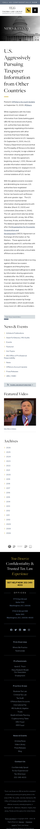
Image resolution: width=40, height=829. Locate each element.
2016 (8, 492)
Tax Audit (20, 698)
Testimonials (20, 651)
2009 (8, 524)
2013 (8, 506)
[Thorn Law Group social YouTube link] (24, 630)
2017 (8, 488)
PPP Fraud (20, 725)
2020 (8, 474)
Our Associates (20, 672)
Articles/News (20, 741)
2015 (8, 497)
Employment (20, 675)
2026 (8, 447)
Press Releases (12, 371)
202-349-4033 (20, 777)
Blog (20, 751)
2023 (8, 461)
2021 (8, 470)
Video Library (20, 744)
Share (29, 105)
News (8, 362)
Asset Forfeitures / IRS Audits (18, 338)
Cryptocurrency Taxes (20, 718)
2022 (8, 465)
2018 (8, 483)
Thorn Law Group (10, 819)
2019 (8, 479)
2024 (8, 456)
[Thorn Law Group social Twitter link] (16, 630)
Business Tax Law (20, 691)
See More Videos (10, 429)
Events (9, 342)
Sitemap (21, 822)
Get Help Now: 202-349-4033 (20, 583)
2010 (8, 519)
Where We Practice (20, 647)
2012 (8, 510)
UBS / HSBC (11, 376)
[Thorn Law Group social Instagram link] (29, 630)
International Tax (20, 705)
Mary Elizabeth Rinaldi (20, 670)
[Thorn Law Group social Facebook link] (11, 630)
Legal (13, 825)
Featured (10, 347)
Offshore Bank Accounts (20, 701)
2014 (8, 501)
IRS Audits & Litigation (20, 708)
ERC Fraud (20, 722)
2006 (8, 533)
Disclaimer (29, 822)
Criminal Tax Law (20, 695)
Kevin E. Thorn (20, 666)
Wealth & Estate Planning (20, 715)
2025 (8, 452)
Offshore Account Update (23, 102)
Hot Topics (10, 351)
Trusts (20, 712)
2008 (8, 528)
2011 (8, 515)
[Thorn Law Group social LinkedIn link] (20, 630)
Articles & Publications (15, 333)
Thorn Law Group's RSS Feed (20, 385)
